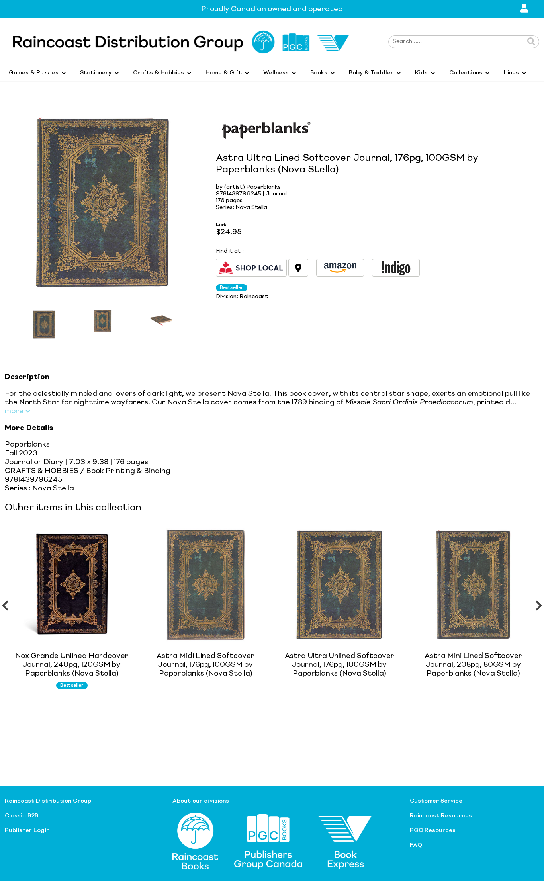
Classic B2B (21, 815)
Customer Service (436, 801)
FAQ (416, 845)
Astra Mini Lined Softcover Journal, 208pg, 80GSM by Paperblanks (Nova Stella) (473, 664)
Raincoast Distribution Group (48, 801)
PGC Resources (433, 830)
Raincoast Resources (441, 815)
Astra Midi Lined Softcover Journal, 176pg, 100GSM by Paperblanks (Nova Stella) (205, 664)
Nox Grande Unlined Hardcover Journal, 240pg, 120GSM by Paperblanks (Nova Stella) (72, 664)
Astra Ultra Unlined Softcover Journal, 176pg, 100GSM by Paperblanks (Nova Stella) (339, 664)
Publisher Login (27, 830)
